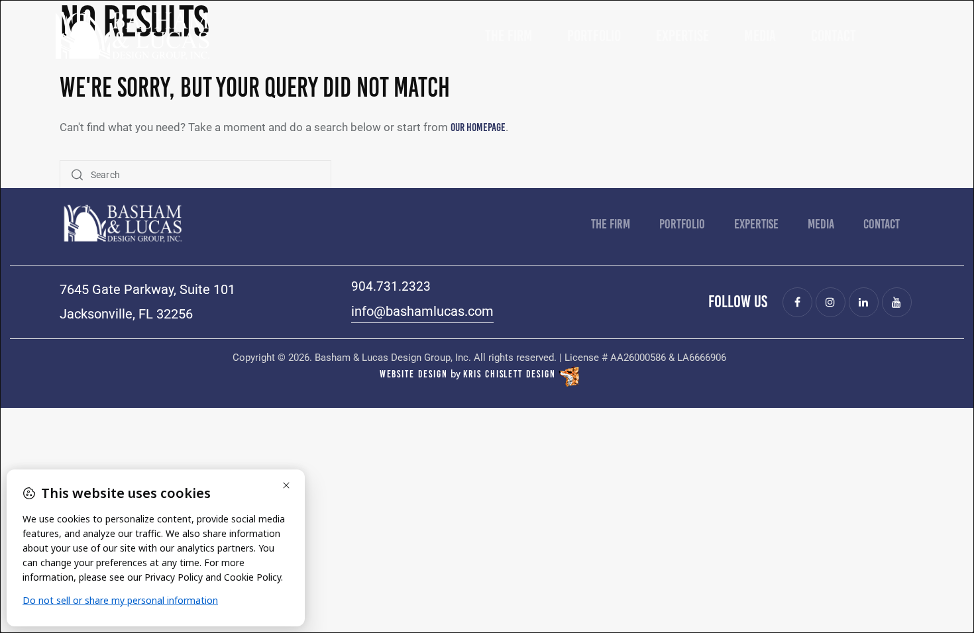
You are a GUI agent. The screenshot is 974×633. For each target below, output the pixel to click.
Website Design (414, 374)
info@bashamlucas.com (422, 311)
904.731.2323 (391, 286)
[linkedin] (864, 302)
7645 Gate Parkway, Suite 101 (147, 289)
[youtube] (897, 302)
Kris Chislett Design (509, 374)
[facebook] (797, 302)
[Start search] (77, 175)
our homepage (478, 127)
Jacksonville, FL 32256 (126, 314)
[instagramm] (830, 302)
